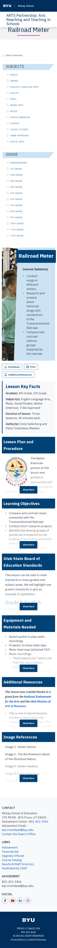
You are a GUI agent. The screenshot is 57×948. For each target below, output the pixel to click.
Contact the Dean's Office (18, 834)
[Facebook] (5, 901)
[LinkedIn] (20, 901)
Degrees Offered (13, 856)
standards (12, 580)
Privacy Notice (18, 939)
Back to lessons (14, 55)
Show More (28, 489)
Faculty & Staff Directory (18, 864)
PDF (46, 649)
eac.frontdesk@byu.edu (17, 830)
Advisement (10, 847)
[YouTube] (13, 901)
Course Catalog (12, 860)
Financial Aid (10, 851)
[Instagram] (28, 901)
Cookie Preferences (36, 939)
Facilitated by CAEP (14, 868)
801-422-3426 (38, 821)
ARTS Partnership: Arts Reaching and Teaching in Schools (28, 19)
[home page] (28, 919)
